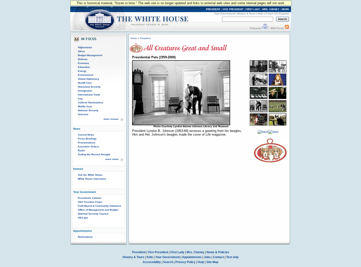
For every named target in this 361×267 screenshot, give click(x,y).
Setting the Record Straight (94, 154)
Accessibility (152, 262)
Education (84, 67)
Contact (218, 257)
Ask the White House (90, 174)
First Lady (177, 252)
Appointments (192, 257)
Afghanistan (85, 47)
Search (168, 262)
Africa (81, 51)
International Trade (89, 94)
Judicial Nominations (90, 102)
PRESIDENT (213, 9)
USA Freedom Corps (90, 202)
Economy (83, 63)
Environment (85, 75)
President (145, 38)
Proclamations (86, 142)
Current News (86, 134)
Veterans (83, 114)
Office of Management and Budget (98, 209)
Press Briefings (87, 138)
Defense (83, 59)
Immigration (85, 90)
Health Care (85, 82)
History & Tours (246, 13)
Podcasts (255, 28)
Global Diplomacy (88, 79)
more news (112, 159)
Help (201, 262)
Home (133, 38)
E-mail (269, 13)
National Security (88, 110)
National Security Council (93, 213)
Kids (260, 13)
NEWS (285, 9)
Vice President (158, 252)
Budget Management (90, 55)
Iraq (80, 98)
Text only (232, 257)
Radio (81, 150)
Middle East (85, 106)
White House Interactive (92, 178)
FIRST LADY (253, 9)
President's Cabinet (89, 198)
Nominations (85, 237)
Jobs (207, 257)
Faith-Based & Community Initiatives (99, 205)
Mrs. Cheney (195, 252)
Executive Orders (88, 146)
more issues (111, 119)
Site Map (212, 262)
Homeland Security (89, 86)
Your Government (224, 13)
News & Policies (218, 252)
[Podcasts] (265, 28)
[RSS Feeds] (287, 28)
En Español (282, 13)
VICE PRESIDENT (232, 9)
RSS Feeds (277, 28)
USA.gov (83, 217)
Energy (82, 71)
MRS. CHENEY (270, 9)
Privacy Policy (185, 262)
